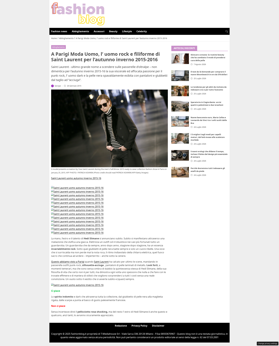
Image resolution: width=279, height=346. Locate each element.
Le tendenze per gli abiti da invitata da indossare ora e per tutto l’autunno (209, 88)
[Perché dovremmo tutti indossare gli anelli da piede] (180, 172)
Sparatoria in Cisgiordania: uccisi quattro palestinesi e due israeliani (207, 103)
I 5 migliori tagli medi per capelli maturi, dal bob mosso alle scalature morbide (208, 137)
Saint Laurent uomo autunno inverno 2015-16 (76, 178)
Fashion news (59, 31)
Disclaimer (158, 325)
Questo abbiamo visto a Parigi (67, 261)
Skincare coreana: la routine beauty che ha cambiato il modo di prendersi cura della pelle (208, 58)
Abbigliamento (80, 31)
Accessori (99, 31)
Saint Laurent (101, 261)
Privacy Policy (139, 325)
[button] (227, 31)
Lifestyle (127, 31)
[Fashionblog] (77, 13)
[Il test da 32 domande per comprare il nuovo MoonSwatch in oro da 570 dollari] (180, 75)
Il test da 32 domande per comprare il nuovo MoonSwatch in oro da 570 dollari (209, 73)
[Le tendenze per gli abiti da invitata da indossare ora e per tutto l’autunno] (180, 91)
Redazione (121, 325)
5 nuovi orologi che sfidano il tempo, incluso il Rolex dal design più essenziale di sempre (209, 154)
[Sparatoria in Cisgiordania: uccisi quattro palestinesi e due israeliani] (180, 106)
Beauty (113, 31)
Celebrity (141, 31)
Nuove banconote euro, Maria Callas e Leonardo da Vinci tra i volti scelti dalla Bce (209, 120)
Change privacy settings (267, 343)
